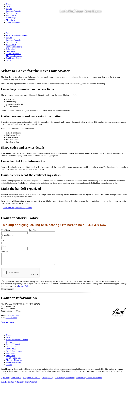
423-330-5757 (11, 318)
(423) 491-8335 (14, 315)
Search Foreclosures (14, 351)
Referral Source (7, 235)
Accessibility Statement (64, 378)
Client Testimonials (13, 54)
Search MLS (11, 349)
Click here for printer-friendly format (17, 207)
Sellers (8, 6)
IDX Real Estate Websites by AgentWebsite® (19, 382)
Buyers (9, 342)
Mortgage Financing (14, 56)
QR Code (5, 378)
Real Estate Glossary (14, 58)
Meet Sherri (10, 51)
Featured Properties (13, 344)
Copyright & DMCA (31, 378)
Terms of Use (16, 378)
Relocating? (10, 49)
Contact (9, 60)
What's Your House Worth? (17, 340)
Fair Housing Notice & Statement (89, 378)
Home (8, 4)
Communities (11, 346)
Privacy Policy (24, 286)
